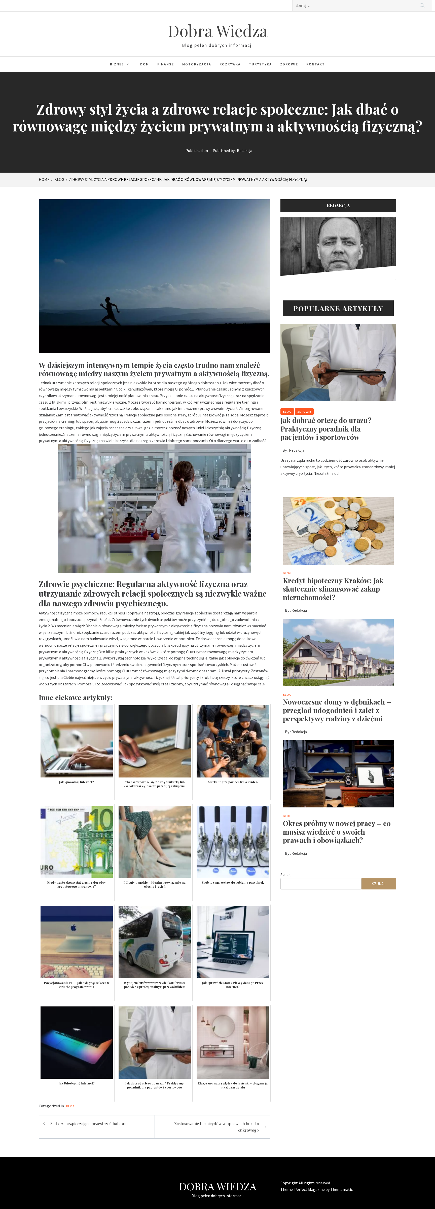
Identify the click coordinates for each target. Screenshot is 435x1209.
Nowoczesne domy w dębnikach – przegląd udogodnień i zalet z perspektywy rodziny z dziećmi (337, 710)
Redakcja (244, 150)
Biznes (117, 64)
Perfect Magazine (309, 1189)
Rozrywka (230, 64)
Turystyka (260, 64)
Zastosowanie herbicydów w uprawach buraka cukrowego (216, 1127)
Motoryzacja (196, 64)
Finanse (165, 64)
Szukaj (286, 874)
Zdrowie (289, 64)
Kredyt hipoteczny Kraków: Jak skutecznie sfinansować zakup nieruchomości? (333, 589)
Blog (70, 1106)
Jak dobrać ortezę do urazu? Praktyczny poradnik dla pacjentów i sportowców (326, 428)
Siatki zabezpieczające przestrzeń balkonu (89, 1123)
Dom (144, 64)
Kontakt (315, 64)
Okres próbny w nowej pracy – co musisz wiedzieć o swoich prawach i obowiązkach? (337, 831)
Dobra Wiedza (218, 30)
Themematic (341, 1189)
